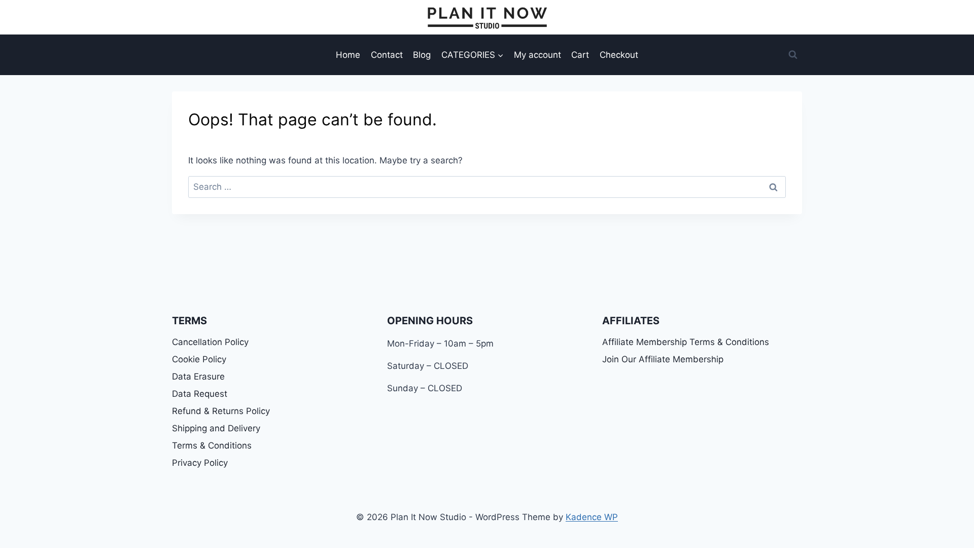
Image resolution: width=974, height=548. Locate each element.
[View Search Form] (793, 55)
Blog (422, 55)
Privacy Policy (200, 463)
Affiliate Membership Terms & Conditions (685, 342)
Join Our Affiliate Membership (662, 359)
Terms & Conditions (212, 445)
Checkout (619, 55)
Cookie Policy (199, 359)
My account (537, 55)
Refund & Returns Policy (221, 411)
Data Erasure (198, 376)
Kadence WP (592, 517)
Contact (387, 55)
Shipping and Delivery (216, 428)
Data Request (199, 394)
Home (348, 55)
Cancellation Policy (210, 342)
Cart (580, 55)
